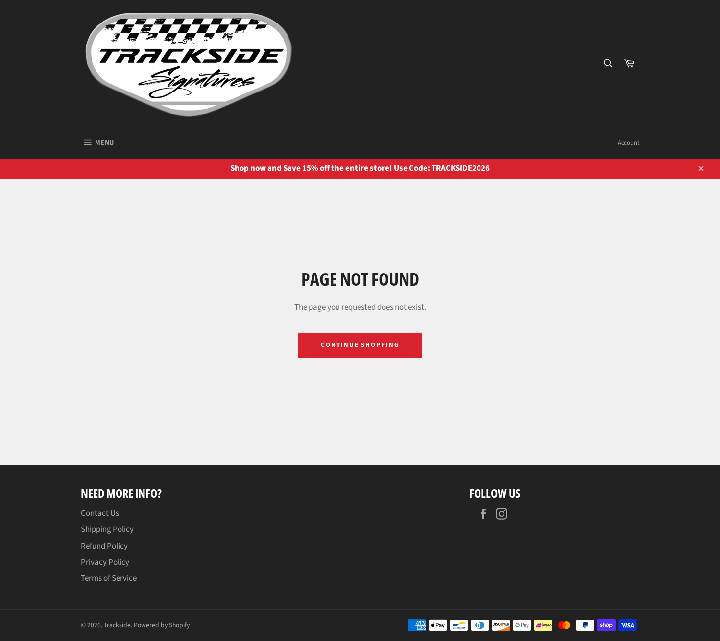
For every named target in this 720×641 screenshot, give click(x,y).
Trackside (117, 625)
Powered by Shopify (162, 625)
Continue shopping (360, 345)
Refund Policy (104, 546)
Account (628, 142)
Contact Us (100, 513)
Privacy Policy (105, 562)
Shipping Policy (107, 529)
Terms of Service (109, 578)
